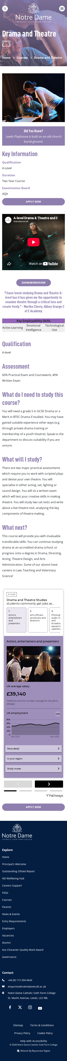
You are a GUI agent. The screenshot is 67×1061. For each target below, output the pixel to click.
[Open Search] (5, 8)
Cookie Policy (45, 1033)
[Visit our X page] (20, 1008)
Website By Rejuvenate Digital (35, 1050)
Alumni (6, 942)
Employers (8, 928)
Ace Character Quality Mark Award (22, 949)
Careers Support (12, 885)
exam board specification (33, 282)
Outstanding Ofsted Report (18, 871)
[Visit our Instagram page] (30, 1008)
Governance (9, 957)
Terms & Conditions (42, 1025)
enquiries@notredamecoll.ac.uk (27, 986)
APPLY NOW (33, 201)
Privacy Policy (22, 1033)
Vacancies (8, 935)
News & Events (11, 914)
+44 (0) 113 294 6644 (20, 980)
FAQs (5, 892)
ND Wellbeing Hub (13, 878)
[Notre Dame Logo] (33, 12)
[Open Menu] (62, 8)
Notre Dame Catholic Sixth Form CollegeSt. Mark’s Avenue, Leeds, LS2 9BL (32, 995)
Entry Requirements (14, 921)
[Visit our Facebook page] (10, 1008)
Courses (7, 899)
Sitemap (18, 1025)
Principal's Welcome (14, 864)
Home (5, 857)
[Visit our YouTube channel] (40, 1009)
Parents (6, 907)
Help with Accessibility (33, 1041)
